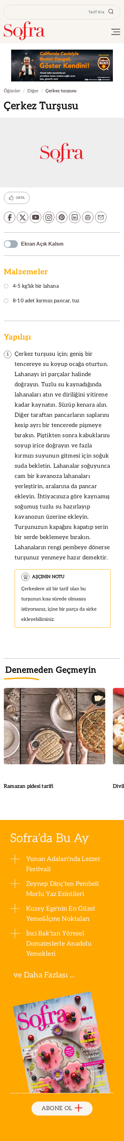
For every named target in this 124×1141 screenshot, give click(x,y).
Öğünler (12, 91)
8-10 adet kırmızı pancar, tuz (46, 301)
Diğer (32, 91)
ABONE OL (57, 1108)
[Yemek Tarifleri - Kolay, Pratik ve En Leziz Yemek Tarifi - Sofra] (24, 30)
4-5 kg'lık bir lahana (36, 286)
